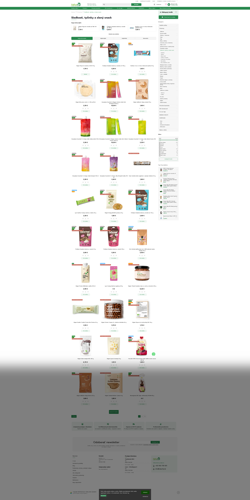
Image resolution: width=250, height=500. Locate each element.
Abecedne (145, 38)
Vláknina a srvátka (164, 90)
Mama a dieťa (163, 130)
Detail (85, 74)
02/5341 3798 (102, 462)
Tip (169, 147)
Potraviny (162, 28)
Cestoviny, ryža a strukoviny (166, 42)
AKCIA (169, 144)
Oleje (161, 37)
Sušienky (162, 52)
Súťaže (74, 470)
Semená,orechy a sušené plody (167, 46)
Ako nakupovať (76, 473)
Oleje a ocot (163, 44)
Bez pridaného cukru (165, 62)
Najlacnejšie (103, 38)
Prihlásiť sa (155, 442)
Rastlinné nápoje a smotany (166, 80)
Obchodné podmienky (78, 475)
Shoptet (77, 493)
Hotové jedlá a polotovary (166, 68)
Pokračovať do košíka (169, 17)
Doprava (75, 477)
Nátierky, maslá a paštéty (165, 66)
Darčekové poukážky (145, 1)
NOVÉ (169, 145)
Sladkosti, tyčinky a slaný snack (167, 50)
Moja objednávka (77, 482)
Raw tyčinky (163, 61)
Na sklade (169, 142)
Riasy (161, 88)
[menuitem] (76, 8)
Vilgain (161, 100)
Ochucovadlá (163, 81)
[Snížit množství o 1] (111, 71)
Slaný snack (163, 56)
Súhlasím (145, 492)
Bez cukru (169, 155)
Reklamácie (75, 480)
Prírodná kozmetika (164, 105)
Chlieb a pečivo (163, 70)
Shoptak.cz (85, 493)
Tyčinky (162, 54)
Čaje (161, 39)
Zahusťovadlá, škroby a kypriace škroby (167, 84)
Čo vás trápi (163, 112)
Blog (154, 1)
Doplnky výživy (163, 25)
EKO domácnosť (164, 108)
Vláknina (162, 31)
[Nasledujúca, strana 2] (142, 416)
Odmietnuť (145, 496)
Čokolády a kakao (164, 48)
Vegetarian (169, 153)
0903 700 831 (128, 462)
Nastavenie (103, 495)
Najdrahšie (124, 38)
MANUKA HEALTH (164, 115)
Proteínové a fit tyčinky (165, 59)
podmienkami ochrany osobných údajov (150, 444)
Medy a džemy (163, 72)
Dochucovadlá (163, 33)
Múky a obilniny (163, 41)
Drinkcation (162, 126)
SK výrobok (169, 150)
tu (128, 493)
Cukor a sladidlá (163, 74)
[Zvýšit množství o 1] (116, 71)
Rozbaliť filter (168, 159)
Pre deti (162, 97)
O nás (137, 1)
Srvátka (162, 94)
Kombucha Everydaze (165, 125)
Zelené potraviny (164, 98)
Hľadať (136, 4)
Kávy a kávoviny (163, 86)
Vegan (161, 78)
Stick (161, 121)
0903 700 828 (128, 470)
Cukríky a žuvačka (164, 57)
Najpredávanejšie (82, 38)
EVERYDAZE (162, 118)
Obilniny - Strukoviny (164, 35)
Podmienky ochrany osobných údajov (166, 1)
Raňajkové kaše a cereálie (166, 65)
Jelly (161, 123)
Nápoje (161, 76)
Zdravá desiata (163, 102)
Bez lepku (169, 149)
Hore (74, 416)
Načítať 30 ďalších (114, 412)
